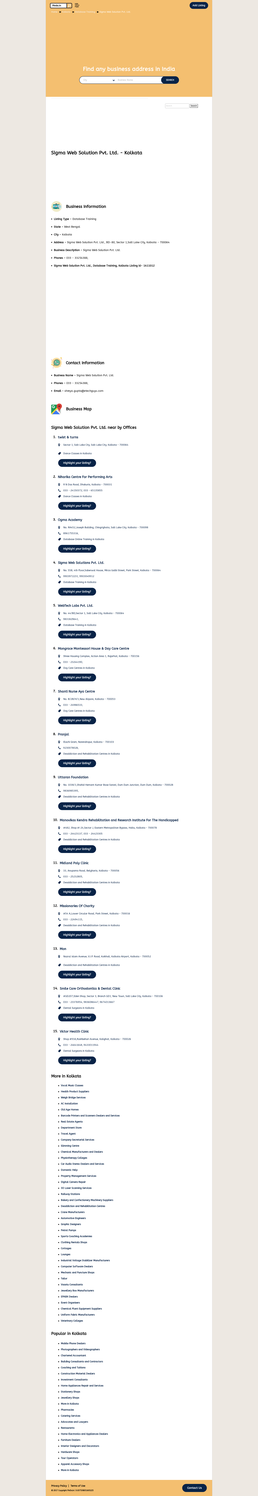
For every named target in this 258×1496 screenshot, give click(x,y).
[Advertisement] (129, 36)
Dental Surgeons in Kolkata (78, 1007)
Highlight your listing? (77, 462)
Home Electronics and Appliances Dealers (84, 1433)
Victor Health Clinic (74, 1031)
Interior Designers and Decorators (80, 1446)
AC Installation (69, 1103)
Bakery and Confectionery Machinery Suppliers (87, 1200)
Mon (63, 949)
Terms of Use (78, 1485)
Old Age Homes (70, 1109)
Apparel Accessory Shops (75, 1464)
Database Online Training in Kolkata (83, 539)
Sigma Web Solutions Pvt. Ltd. (81, 563)
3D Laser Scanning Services (76, 1188)
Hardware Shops (70, 1452)
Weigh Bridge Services (73, 1097)
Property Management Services (78, 1175)
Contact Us (194, 1488)
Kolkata (66, 12)
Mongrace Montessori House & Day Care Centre (93, 648)
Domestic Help (69, 1169)
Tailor (64, 1278)
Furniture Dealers (70, 1439)
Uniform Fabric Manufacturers (78, 1314)
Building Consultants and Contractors (82, 1361)
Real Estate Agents (72, 1121)
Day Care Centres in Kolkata (79, 667)
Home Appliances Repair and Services (82, 1385)
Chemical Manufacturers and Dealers (82, 1151)
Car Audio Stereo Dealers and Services (82, 1163)
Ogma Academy (70, 520)
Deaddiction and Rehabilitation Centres (83, 1206)
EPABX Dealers (69, 1296)
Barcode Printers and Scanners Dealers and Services (90, 1115)
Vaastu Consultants (72, 1284)
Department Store (71, 1127)
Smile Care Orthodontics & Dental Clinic (90, 988)
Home (54, 12)
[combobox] (96, 80)
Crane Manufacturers (73, 1212)
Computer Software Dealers (77, 1266)
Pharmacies (67, 1409)
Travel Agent (68, 1133)
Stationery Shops (70, 1391)
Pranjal (63, 734)
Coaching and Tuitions (73, 1367)
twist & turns (68, 437)
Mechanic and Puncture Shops (77, 1272)
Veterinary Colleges (72, 1320)
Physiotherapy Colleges (74, 1157)
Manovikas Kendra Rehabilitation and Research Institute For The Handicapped (119, 820)
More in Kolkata (70, 1403)
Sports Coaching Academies (76, 1236)
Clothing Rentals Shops (74, 1242)
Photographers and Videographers (80, 1349)
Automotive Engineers (73, 1218)
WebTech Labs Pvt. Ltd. (75, 605)
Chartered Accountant (73, 1355)
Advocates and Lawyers (74, 1421)
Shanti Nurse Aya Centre (76, 691)
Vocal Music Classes (72, 1085)
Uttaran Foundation (73, 777)
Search (170, 80)
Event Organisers (70, 1302)
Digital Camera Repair (73, 1182)
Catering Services (70, 1415)
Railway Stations (70, 1194)
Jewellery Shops (70, 1397)
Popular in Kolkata (69, 1333)
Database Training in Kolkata (79, 582)
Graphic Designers (71, 1224)
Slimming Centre (70, 1145)
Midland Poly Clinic (74, 863)
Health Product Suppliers (75, 1091)
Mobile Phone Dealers (73, 1343)
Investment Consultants (74, 1379)
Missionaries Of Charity (77, 906)
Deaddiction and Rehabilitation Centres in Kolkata (91, 753)
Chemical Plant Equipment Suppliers (81, 1308)
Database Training (85, 12)
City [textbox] (85, 80)
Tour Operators (69, 1458)
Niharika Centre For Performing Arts (85, 477)
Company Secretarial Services (77, 1139)
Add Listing (199, 5)
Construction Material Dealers (78, 1373)
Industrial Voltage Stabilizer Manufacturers (85, 1260)
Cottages (66, 1248)
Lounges (65, 1254)
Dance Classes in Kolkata (77, 453)
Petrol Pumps (68, 1230)
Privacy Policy (59, 1485)
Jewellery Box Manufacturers (77, 1290)
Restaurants (67, 1427)
